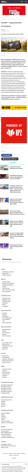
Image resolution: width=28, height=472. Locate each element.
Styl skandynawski (7, 318)
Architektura (16, 455)
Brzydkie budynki (5, 393)
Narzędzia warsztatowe (8, 283)
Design (10, 455)
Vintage (4, 331)
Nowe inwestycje (5, 421)
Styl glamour (5, 316)
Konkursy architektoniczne (7, 437)
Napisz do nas (4, 447)
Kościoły (3, 416)
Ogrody (19, 453)
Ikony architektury (5, 413)
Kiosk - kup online (14, 8)
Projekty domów (6, 281)
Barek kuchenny (6, 372)
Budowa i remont (13, 453)
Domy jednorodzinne (6, 400)
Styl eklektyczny (6, 329)
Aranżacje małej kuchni (7, 359)
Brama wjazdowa (6, 291)
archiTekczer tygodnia (6, 429)
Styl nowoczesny (6, 336)
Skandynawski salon (7, 346)
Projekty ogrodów (6, 275)
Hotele (2, 419)
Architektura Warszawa (7, 385)
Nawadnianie (5, 273)
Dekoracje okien (6, 301)
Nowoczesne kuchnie (7, 360)
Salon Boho (5, 347)
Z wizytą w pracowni (6, 436)
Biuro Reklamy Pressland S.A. (8, 446)
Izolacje (4, 286)
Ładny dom (5, 453)
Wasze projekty (5, 431)
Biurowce (3, 404)
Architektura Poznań (6, 390)
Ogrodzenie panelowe (7, 285)
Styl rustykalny (6, 319)
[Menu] (26, 2)
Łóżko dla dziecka (6, 369)
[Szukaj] (22, 2)
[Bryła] (4, 2)
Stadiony (3, 403)
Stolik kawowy (6, 374)
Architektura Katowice (6, 391)
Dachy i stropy (5, 288)
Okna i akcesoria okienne (8, 290)
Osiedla (3, 401)
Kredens (4, 370)
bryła (2, 18)
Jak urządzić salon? (7, 342)
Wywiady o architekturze (7, 422)
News (6, 18)
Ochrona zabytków (5, 434)
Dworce (3, 406)
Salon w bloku (5, 344)
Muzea (3, 414)
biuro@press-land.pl (6, 444)
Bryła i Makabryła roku (6, 432)
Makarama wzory (6, 300)
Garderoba (4, 303)
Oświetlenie (5, 306)
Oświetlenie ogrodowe (8, 272)
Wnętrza (23, 453)
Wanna (4, 304)
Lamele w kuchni (6, 362)
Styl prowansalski (6, 322)
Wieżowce (3, 418)
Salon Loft (4, 349)
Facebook (14, 458)
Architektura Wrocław (6, 388)
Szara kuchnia (5, 357)
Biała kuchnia (5, 356)
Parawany (4, 375)
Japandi (4, 334)
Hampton (4, 314)
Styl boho (4, 313)
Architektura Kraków (6, 386)
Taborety (4, 377)
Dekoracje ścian (6, 298)
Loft (3, 321)
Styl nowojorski (6, 332)
